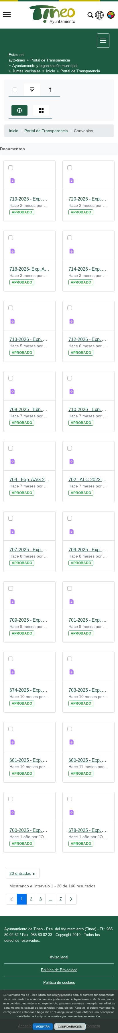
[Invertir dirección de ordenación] (51, 89)
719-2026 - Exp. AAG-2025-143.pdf (29, 199)
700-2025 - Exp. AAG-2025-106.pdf (29, 830)
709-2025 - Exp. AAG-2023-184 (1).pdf (88, 549)
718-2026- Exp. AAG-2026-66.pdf (29, 269)
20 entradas (24, 874)
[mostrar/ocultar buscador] (90, 16)
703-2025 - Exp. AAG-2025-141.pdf (88, 690)
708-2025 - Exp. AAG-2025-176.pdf (29, 409)
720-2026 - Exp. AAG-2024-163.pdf (88, 199)
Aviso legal (59, 957)
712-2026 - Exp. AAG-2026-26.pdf (88, 339)
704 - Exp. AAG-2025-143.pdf (29, 479)
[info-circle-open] (19, 110)
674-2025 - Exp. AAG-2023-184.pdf (29, 690)
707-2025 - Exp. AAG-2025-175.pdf (29, 549)
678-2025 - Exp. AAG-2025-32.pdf (88, 830)
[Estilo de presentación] (41, 110)
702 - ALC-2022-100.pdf (88, 479)
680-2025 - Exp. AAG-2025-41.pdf (88, 760)
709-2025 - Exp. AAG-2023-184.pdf (29, 620)
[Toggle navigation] (7, 14)
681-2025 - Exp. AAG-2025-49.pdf (29, 760)
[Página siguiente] (71, 899)
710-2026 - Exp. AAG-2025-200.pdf (88, 409)
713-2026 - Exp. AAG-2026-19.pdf (29, 339)
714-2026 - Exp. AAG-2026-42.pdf (88, 269)
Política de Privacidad (59, 970)
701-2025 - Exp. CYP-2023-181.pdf (88, 620)
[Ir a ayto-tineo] (52, 14)
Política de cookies (59, 982)
